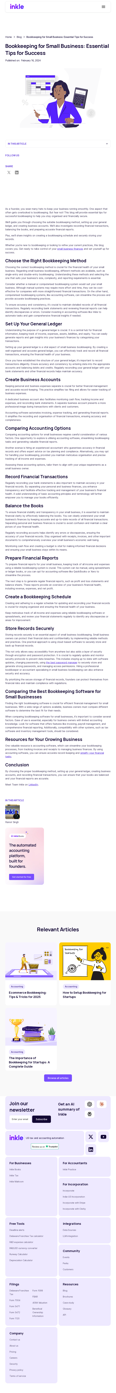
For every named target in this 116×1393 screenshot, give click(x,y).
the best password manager (61, 662)
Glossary (67, 1308)
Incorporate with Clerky (74, 1208)
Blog (65, 1290)
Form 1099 (37, 1290)
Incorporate (68, 1190)
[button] (103, 6)
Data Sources (69, 1230)
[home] (17, 7)
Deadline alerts (17, 1230)
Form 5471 (15, 1306)
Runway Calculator (19, 1254)
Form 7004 (15, 1300)
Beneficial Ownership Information (37, 1312)
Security (14, 1364)
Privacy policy (16, 1370)
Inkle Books (15, 1169)
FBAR (35, 1296)
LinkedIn (33, 784)
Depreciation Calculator (21, 1260)
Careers (13, 1358)
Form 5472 (15, 1312)
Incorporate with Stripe (74, 1202)
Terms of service (18, 1376)
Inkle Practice (69, 1169)
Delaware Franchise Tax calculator (26, 1236)
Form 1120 (14, 1318)
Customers (68, 1269)
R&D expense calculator (21, 1242)
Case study (68, 1302)
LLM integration (70, 1236)
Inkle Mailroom (17, 1181)
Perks (65, 1263)
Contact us (15, 1339)
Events (66, 1257)
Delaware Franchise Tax (19, 1292)
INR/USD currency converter (23, 1248)
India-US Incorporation (74, 1196)
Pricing (13, 1351)
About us (14, 1345)
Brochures (68, 1296)
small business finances (70, 248)
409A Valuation (39, 1302)
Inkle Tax (14, 1175)
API (64, 1314)
